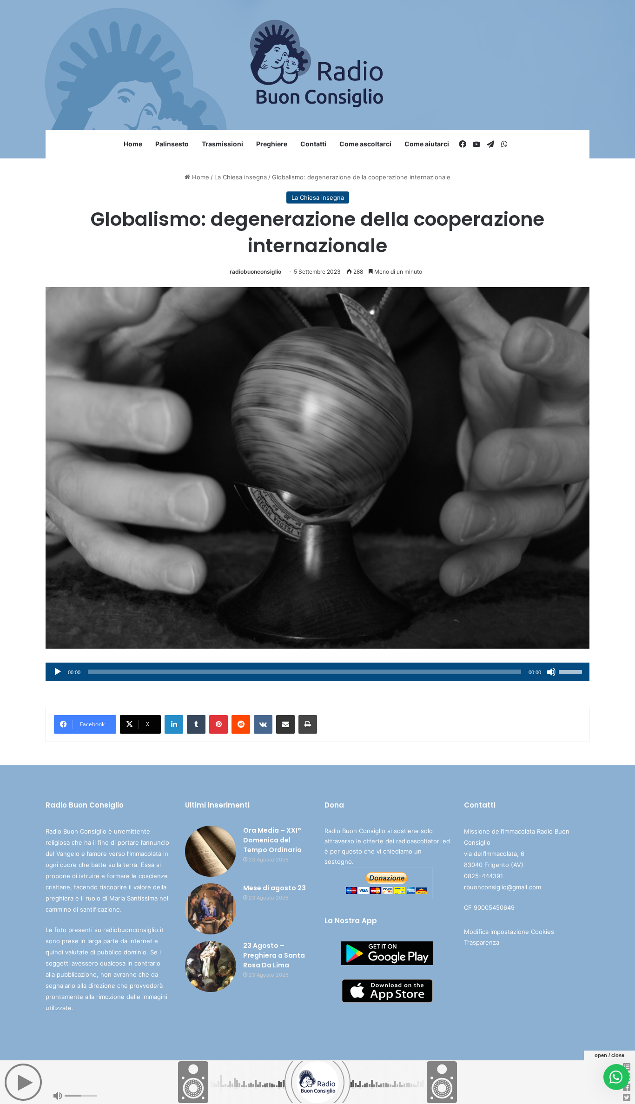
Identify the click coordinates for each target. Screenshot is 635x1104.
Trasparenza (481, 942)
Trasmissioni (222, 144)
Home (133, 144)
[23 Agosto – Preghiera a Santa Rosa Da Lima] (210, 966)
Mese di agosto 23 (274, 888)
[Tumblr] (196, 724)
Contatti (313, 144)
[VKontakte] (263, 724)
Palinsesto (172, 144)
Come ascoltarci (365, 144)
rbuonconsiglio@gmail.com (502, 887)
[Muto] (551, 672)
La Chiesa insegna (240, 177)
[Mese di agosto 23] (210, 908)
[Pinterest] (218, 724)
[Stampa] (307, 724)
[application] (317, 672)
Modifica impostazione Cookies (509, 931)
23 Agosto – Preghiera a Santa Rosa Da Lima (274, 955)
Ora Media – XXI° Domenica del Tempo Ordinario (272, 840)
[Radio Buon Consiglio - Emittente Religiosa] (317, 65)
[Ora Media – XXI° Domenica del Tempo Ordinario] (210, 851)
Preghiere (271, 144)
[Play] (57, 672)
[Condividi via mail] (285, 724)
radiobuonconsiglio (255, 271)
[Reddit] (241, 724)
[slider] (572, 671)
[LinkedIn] (174, 724)
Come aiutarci (426, 144)
